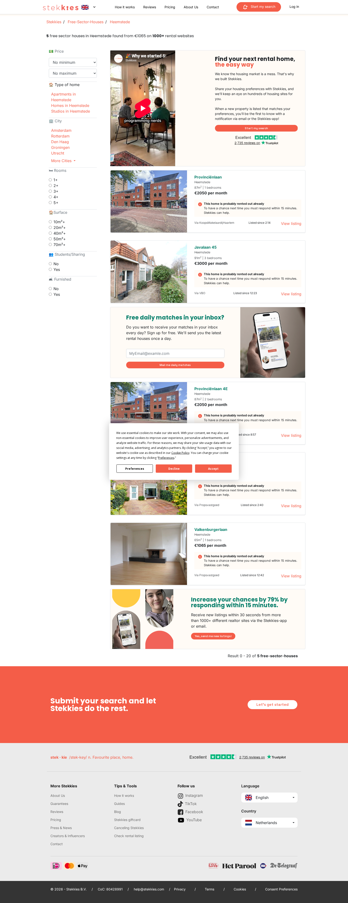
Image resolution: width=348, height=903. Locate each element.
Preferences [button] (166, 458)
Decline (174, 468)
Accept (213, 468)
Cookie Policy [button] (180, 453)
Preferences (134, 468)
